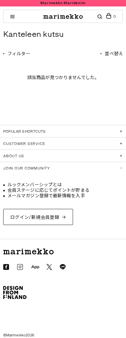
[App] (35, 267)
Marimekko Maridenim (62, 3)
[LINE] (63, 267)
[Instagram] (20, 267)
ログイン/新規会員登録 (34, 217)
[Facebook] (6, 267)
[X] (49, 267)
